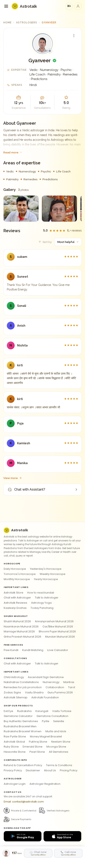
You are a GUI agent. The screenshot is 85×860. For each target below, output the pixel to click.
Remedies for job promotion (23, 687)
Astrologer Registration (45, 784)
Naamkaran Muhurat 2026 (21, 626)
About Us (50, 770)
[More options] (74, 35)
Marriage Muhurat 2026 (19, 631)
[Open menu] (6, 6)
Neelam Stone (60, 742)
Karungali (41, 711)
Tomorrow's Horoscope (20, 574)
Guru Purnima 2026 (60, 692)
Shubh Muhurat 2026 (17, 621)
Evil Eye (8, 711)
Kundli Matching (32, 650)
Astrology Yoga (41, 603)
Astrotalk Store (13, 593)
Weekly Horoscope (52, 574)
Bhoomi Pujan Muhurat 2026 (57, 631)
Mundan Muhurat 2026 (60, 637)
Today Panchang (42, 608)
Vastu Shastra (34, 692)
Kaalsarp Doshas (15, 608)
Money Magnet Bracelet (46, 736)
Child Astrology (14, 677)
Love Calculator (57, 650)
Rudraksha (24, 711)
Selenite (58, 721)
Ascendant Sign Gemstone (46, 677)
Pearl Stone (37, 752)
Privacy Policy (13, 770)
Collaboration (55, 687)
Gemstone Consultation (52, 716)
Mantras (68, 682)
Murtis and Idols (55, 731)
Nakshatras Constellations (21, 682)
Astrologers (26, 22)
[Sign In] (78, 6)
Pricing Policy (68, 770)
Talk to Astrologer (46, 598)
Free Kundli (11, 650)
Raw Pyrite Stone (15, 736)
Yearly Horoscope (46, 579)
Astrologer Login (15, 784)
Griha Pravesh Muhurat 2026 (22, 637)
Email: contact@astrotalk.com (24, 802)
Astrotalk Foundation (45, 697)
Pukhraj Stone (38, 742)
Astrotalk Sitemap (15, 697)
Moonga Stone (56, 747)
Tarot (71, 687)
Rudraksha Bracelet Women (22, 731)
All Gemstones (58, 752)
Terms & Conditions (59, 765)
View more (10, 478)
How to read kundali (40, 593)
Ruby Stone (11, 747)
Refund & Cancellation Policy (23, 765)
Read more (10, 152)
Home (7, 22)
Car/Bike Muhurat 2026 (57, 626)
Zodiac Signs (12, 692)
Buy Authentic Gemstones (21, 721)
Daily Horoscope (15, 569)
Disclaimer (33, 770)
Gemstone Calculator (18, 716)
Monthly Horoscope (17, 579)
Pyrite (45, 721)
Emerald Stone (32, 747)
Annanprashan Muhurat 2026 (54, 621)
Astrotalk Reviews (15, 603)
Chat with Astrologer (17, 598)
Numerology (51, 682)
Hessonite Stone (15, 752)
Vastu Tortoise (61, 711)
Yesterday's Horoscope (45, 569)
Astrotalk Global (14, 742)
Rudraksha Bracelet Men (20, 726)
